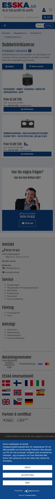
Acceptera (27, 475)
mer (27, 482)
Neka (27, 467)
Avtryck (21, 495)
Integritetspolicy (30, 495)
